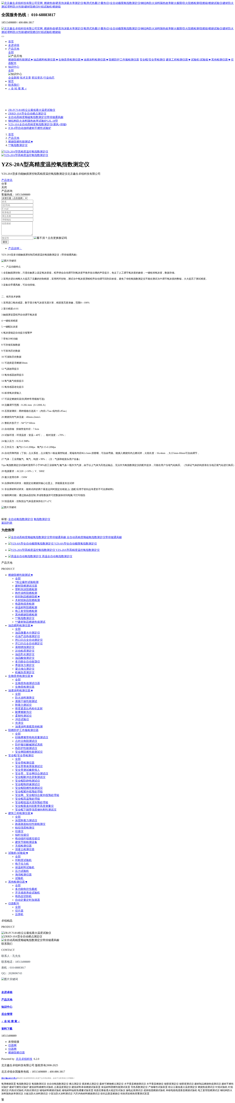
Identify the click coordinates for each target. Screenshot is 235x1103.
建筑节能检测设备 (26, 842)
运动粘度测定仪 (24, 650)
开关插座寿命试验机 (27, 892)
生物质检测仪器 (24, 686)
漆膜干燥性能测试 (26, 701)
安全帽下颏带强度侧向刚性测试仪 (35, 809)
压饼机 (19, 914)
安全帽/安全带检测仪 (152, 59)
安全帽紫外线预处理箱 (29, 791)
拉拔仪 (19, 831)
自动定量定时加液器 (27, 899)
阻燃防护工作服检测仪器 (124, 59)
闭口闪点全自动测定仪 (29, 639)
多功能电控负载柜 (26, 889)
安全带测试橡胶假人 (27, 769)
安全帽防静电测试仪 (27, 780)
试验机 (19, 878)
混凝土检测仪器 (24, 849)
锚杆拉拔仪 (22, 834)
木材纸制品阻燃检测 (27, 600)
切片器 (19, 910)
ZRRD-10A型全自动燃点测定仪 (27, 113)
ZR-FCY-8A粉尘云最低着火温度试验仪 (31, 109)
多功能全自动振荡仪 (27, 661)
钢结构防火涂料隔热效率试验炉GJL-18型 (33, 120)
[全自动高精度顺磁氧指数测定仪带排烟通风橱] (37, 537)
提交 (5, 242)
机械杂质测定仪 (24, 672)
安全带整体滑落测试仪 (29, 766)
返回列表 (6, 522)
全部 (11, 52)
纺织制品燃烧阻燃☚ (27, 596)
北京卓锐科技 (24, 1058)
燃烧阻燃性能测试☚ (20, 59)
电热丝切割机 (23, 896)
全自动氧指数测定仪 (20, 519)
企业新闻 (13, 77)
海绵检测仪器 (23, 874)
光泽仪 (19, 722)
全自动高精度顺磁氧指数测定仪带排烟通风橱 (35, 117)
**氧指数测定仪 (18, 145)
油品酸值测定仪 (24, 657)
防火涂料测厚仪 (24, 697)
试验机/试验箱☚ (201, 59)
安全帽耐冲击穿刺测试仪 (30, 777)
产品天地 (13, 48)
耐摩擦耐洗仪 (23, 712)
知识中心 (13, 66)
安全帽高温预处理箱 (27, 798)
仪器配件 (13, 903)
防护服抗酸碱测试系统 (29, 744)
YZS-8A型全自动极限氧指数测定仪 (75, 543)
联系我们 (13, 84)
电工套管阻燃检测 (26, 611)
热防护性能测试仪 (26, 748)
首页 (11, 41)
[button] (50, 238)
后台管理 (6, 1014)
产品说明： (15, 248)
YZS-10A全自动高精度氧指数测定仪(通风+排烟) (37, 124)
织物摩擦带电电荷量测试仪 (31, 737)
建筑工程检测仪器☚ (178, 59)
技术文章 (25, 77)
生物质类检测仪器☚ (70, 59)
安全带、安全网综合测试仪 (31, 773)
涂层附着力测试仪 (26, 820)
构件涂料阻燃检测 (26, 592)
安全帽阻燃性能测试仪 (29, 787)
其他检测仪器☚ (220, 59)
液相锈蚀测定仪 (24, 647)
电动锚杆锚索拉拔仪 (27, 838)
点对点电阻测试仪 (26, 741)
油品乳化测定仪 (24, 654)
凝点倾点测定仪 (24, 668)
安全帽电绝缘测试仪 (27, 784)
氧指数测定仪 (42, 519)
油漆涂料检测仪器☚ (96, 59)
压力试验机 (22, 871)
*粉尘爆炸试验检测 (27, 582)
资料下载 (6, 1028)
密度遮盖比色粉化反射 (29, 708)
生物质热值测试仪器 (27, 683)
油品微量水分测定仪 (27, 632)
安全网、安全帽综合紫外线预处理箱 (37, 795)
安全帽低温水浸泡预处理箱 (31, 802)
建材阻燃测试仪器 (26, 585)
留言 (11, 81)
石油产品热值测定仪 (27, 636)
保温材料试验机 (24, 867)
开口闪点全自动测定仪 (29, 643)
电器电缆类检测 (24, 603)
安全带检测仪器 (24, 762)
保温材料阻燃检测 (26, 607)
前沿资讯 (37, 77)
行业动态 (48, 77)
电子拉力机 (22, 863)
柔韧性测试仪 (23, 715)
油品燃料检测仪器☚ (45, 59)
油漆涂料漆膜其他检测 (29, 726)
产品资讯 (6, 180)
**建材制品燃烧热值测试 (30, 621)
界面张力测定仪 (24, 665)
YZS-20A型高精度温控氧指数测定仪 (78, 549)
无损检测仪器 (23, 845)
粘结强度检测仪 (24, 827)
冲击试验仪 (22, 719)
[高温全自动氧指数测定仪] (25, 556)
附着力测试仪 (23, 704)
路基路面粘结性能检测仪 (30, 824)
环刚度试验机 (23, 860)
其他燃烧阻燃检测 (26, 614)
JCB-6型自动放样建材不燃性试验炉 (29, 128)
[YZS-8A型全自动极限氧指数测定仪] (31, 543)
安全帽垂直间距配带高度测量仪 (34, 806)
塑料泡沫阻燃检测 (26, 589)
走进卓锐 (13, 45)
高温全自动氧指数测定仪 (57, 556)
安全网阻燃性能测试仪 (29, 751)
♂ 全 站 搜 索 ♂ (17, 88)
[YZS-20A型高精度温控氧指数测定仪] (32, 549)
